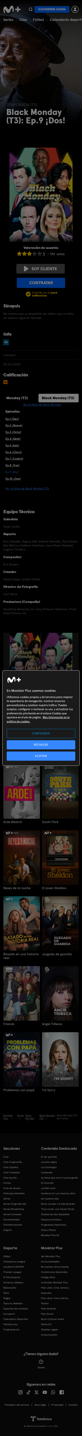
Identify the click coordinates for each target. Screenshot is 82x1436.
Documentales (11, 1219)
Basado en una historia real (21, 956)
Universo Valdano (13, 1282)
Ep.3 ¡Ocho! (13, 432)
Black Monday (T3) (58, 398)
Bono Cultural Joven (52, 1319)
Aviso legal (40, 1404)
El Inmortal (47, 1183)
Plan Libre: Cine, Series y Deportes (55, 1290)
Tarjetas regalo (49, 1329)
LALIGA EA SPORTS (13, 1266)
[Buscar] (30, 9)
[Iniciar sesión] (75, 9)
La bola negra (49, 1162)
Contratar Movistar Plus (54, 1282)
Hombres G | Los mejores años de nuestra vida (58, 1196)
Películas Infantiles (14, 1193)
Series (8, 19)
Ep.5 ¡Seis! (12, 445)
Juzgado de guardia (57, 954)
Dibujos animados (51, 1219)
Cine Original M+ (12, 1162)
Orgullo (7, 1230)
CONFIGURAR (41, 733)
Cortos (7, 1183)
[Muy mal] (19, 253)
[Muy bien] (39, 253)
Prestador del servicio (16, 1404)
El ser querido (49, 1156)
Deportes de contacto (15, 1308)
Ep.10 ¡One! (13, 478)
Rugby (6, 1298)
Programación (11, 1329)
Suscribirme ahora (52, 9)
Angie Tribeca (52, 1024)
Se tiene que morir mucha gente (59, 1177)
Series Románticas (13, 1209)
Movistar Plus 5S (50, 1235)
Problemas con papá (18, 1090)
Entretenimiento (12, 1224)
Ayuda (41, 1367)
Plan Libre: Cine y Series (54, 1298)
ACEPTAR (41, 756)
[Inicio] (11, 9)
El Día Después (11, 1277)
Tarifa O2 (46, 1324)
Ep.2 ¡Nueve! (13, 425)
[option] (25, 656)
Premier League (12, 1272)
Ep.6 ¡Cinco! (13, 452)
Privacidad (57, 1404)
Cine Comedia (11, 1172)
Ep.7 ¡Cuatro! (14, 458)
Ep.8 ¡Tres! (12, 465)
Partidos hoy (10, 1324)
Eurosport (9, 1313)
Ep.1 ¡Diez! (12, 419)
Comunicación (49, 1334)
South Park (50, 822)
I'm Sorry (48, 1090)
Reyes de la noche (16, 888)
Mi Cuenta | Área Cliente (55, 1266)
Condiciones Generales (54, 1272)
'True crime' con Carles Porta (57, 1209)
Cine (23, 19)
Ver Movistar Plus (50, 1256)
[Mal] (24, 253)
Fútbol (38, 19)
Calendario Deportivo (15, 1319)
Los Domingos (49, 1167)
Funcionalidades (50, 1261)
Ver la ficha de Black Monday (42, 404)
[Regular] (29, 253)
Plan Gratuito (48, 1308)
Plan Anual (47, 1313)
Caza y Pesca (48, 1230)
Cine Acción (10, 1177)
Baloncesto (9, 1287)
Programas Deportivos (53, 1224)
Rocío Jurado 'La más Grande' (58, 1203)
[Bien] (34, 253)
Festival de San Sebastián (55, 1214)
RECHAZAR (41, 744)
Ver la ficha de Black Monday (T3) (27, 488)
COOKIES (73, 1404)
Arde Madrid (12, 822)
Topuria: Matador (13, 1303)
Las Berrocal (48, 1188)
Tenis (6, 1293)
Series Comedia (12, 1214)
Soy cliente (44, 268)
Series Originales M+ (14, 1203)
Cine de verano (12, 1188)
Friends (8, 1024)
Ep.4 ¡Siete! (13, 438)
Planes (45, 1303)
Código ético (48, 1277)
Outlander (47, 1172)
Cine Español (10, 1167)
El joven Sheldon (54, 888)
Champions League (14, 1261)
